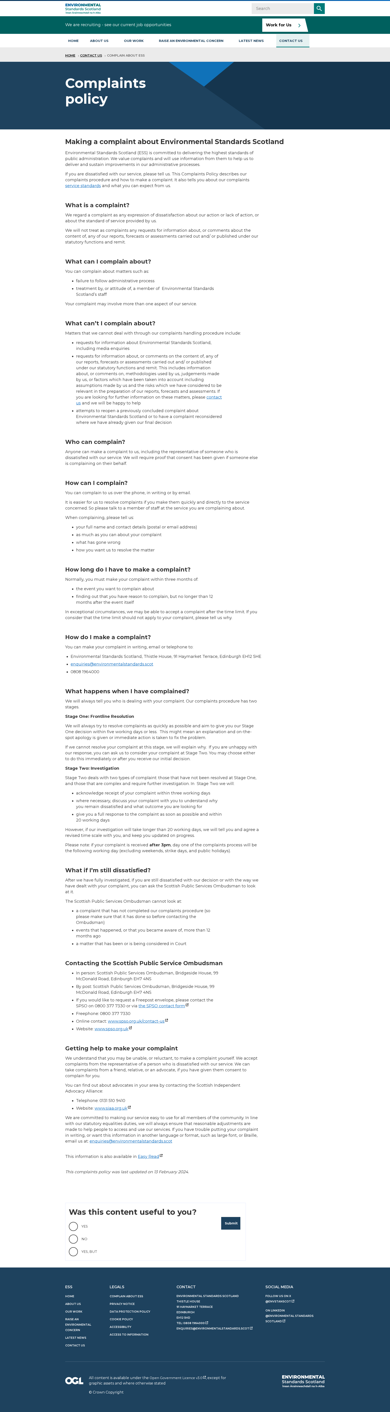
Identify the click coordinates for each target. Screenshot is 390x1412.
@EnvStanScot (278, 1301)
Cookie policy (121, 1319)
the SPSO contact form (162, 1005)
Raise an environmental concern (191, 41)
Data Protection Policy (130, 1311)
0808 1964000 (194, 1323)
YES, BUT (89, 1251)
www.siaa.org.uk (111, 1108)
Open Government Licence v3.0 (176, 1378)
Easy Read (148, 1156)
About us (99, 41)
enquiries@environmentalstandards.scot (112, 664)
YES (84, 1226)
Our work (134, 41)
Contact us (291, 41)
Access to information (129, 1334)
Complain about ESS (126, 1296)
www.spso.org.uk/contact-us (136, 1021)
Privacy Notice (122, 1304)
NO (84, 1239)
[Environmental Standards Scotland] (303, 1381)
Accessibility (120, 1327)
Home (73, 41)
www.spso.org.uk (111, 1028)
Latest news (251, 41)
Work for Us (278, 25)
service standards (83, 185)
